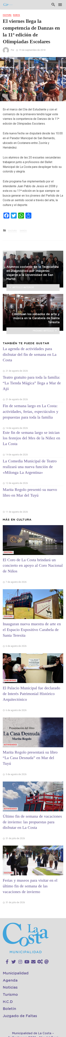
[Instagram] (20, 961)
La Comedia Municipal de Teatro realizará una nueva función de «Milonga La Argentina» (30, 467)
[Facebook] (7, 961)
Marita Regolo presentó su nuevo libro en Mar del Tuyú (30, 492)
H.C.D (8, 1002)
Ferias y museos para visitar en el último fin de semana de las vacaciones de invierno (30, 886)
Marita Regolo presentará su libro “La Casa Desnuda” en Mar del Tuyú (30, 758)
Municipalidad (16, 973)
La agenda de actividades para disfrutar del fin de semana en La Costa (29, 354)
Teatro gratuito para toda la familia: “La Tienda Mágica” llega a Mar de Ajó (32, 383)
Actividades (10, 745)
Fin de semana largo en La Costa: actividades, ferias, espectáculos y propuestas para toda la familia (30, 411)
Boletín (9, 1009)
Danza (16, 15)
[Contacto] (33, 961)
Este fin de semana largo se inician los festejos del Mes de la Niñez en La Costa (31, 438)
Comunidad (10, 680)
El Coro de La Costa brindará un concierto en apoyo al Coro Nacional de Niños (33, 566)
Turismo (10, 995)
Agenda (10, 980)
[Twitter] (13, 961)
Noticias (10, 987)
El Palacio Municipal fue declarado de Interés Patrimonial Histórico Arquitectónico (31, 694)
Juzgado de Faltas (20, 1016)
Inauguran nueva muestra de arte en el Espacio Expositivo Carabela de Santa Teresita (32, 630)
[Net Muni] (40, 961)
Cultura (7, 15)
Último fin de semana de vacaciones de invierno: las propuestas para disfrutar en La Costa (32, 822)
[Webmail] (46, 961)
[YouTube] (26, 961)
